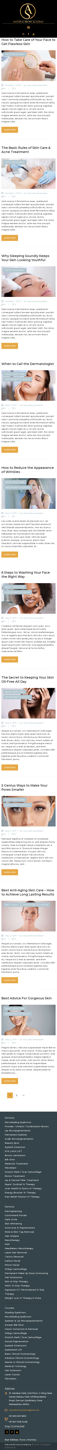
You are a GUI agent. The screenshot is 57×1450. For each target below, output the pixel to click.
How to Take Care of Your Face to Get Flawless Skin (28, 42)
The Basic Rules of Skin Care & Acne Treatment (26, 150)
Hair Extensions (13, 1277)
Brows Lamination (15, 1155)
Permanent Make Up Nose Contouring (26, 1273)
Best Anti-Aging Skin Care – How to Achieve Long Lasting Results (27, 892)
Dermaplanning (13, 1211)
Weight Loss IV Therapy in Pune (23, 1298)
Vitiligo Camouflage (16, 1269)
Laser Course (12, 1374)
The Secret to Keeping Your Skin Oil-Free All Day (27, 679)
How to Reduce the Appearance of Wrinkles (27, 470)
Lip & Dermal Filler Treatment (22, 1180)
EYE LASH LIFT (13, 1151)
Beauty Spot (12, 1143)
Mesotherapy (12, 1240)
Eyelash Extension (15, 1147)
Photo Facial (12, 1265)
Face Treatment (15, 54)
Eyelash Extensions (15, 1345)
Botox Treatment (15, 1176)
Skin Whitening (13, 1223)
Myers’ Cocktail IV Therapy (20, 1184)
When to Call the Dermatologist (27, 364)
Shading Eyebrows (15, 1312)
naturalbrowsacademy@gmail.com (24, 1410)
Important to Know (17, 379)
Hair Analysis (12, 1236)
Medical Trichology (15, 1366)
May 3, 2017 (11, 405)
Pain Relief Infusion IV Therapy (22, 1196)
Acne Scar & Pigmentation (20, 1227)
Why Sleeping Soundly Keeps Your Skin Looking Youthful (25, 258)
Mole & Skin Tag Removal (19, 1232)
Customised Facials (16, 1215)
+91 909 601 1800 (17, 1416)
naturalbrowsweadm (37, 85)
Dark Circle (11, 1219)
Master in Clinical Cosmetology (22, 1362)
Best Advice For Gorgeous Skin (26, 998)
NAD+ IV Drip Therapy (17, 1285)
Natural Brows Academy (18, 1444)
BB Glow (10, 1159)
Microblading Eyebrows (18, 1122)
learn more (10, 130)
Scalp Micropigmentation (19, 1139)
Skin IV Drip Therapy (16, 1281)
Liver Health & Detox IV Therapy (23, 1188)
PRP (7, 1244)
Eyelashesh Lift (13, 1349)
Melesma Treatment (16, 1163)
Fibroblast (10, 1167)
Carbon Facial (12, 1260)
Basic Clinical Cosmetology (20, 1354)
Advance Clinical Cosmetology (22, 1358)
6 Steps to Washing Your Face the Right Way (25, 575)
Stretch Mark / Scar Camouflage (23, 1172)
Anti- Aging (12, 904)
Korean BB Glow (14, 1325)
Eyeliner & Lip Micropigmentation (24, 1320)
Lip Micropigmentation (18, 1130)
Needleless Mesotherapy (19, 1248)
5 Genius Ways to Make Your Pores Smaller (24, 787)
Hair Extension (13, 1370)
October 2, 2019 (13, 85)
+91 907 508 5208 (18, 1421)
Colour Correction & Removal (21, 1329)
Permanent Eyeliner (16, 1134)
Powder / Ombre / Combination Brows (27, 1126)
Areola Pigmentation (16, 1341)
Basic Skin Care (15, 374)
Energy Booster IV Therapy (20, 1192)
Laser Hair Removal (16, 1252)
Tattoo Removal (14, 1256)
